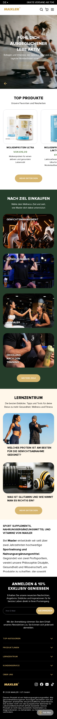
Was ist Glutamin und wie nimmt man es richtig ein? (30, 498)
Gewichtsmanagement (22, 219)
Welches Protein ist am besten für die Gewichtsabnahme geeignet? (29, 451)
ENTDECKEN (28, 65)
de (5, 2)
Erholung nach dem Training (14, 358)
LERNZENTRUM (10, 656)
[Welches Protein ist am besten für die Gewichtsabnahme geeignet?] (28, 428)
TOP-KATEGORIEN (11, 638)
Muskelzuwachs (18, 259)
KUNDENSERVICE (11, 665)
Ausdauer (13, 322)
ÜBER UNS (8, 674)
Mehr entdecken (28, 178)
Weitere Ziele (28, 378)
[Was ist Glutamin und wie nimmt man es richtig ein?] (28, 477)
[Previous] (5, 83)
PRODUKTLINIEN (11, 647)
